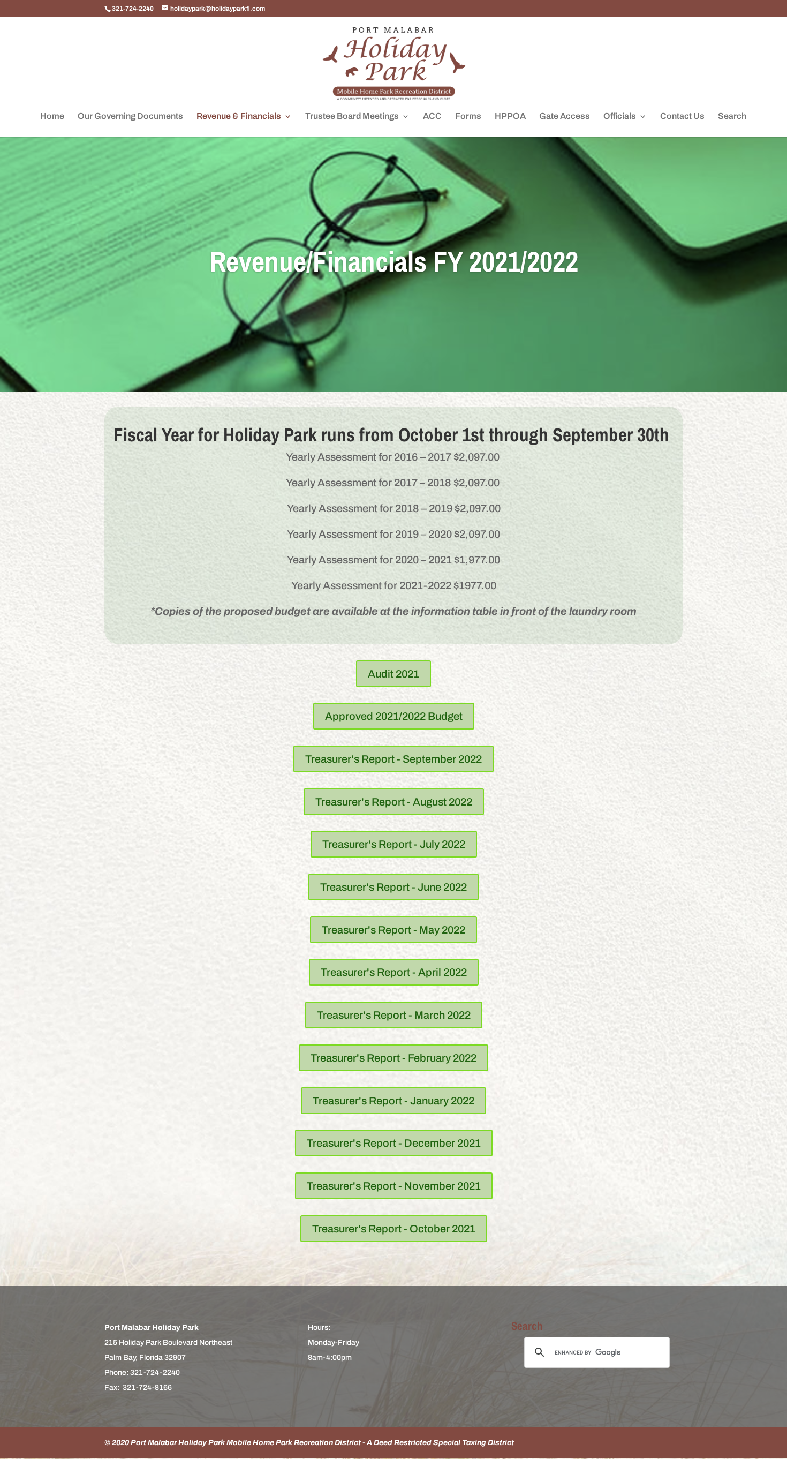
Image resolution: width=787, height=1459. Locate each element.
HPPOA (510, 116)
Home (52, 116)
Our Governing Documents (130, 116)
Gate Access (564, 116)
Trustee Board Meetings (352, 116)
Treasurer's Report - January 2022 (393, 1101)
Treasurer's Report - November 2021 (394, 1186)
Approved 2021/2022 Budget (394, 716)
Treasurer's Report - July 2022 (393, 844)
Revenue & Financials (238, 116)
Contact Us (682, 116)
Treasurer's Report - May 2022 (393, 930)
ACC (432, 116)
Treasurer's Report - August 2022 (393, 802)
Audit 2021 (393, 674)
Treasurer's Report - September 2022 (393, 759)
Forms (468, 116)
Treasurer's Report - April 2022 (394, 972)
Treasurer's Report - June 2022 (393, 887)
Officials (619, 116)
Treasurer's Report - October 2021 (393, 1229)
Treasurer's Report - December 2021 (394, 1143)
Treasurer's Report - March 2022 (394, 1015)
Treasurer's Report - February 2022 (393, 1058)
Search (732, 116)
